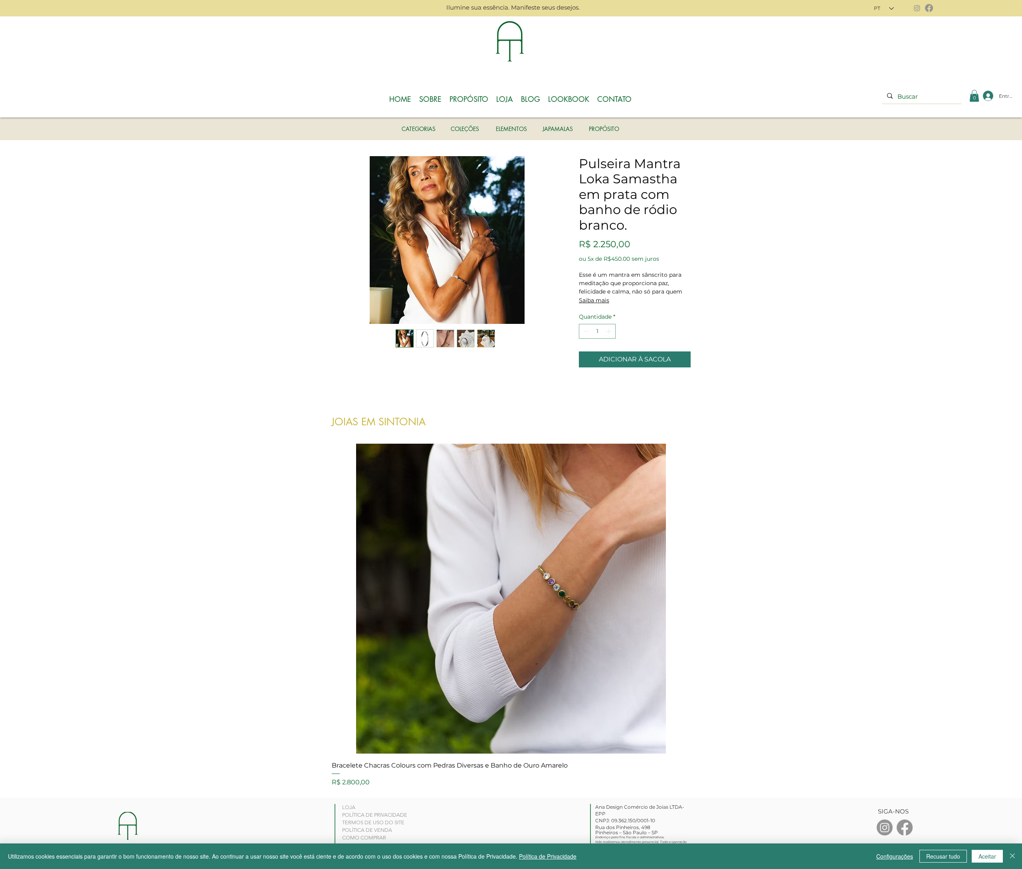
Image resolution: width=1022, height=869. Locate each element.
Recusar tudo (943, 856)
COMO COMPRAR (364, 838)
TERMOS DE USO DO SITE (373, 822)
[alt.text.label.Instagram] (885, 827)
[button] (974, 96)
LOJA (348, 807)
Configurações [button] (894, 856)
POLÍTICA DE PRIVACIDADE (374, 815)
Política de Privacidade (547, 856)
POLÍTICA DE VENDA (367, 830)
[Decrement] (585, 331)
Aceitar (987, 856)
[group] (511, 615)
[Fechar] (1012, 856)
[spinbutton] (597, 331)
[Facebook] (929, 8)
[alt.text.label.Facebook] (905, 827)
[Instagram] (917, 8)
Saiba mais (594, 300)
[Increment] (609, 331)
